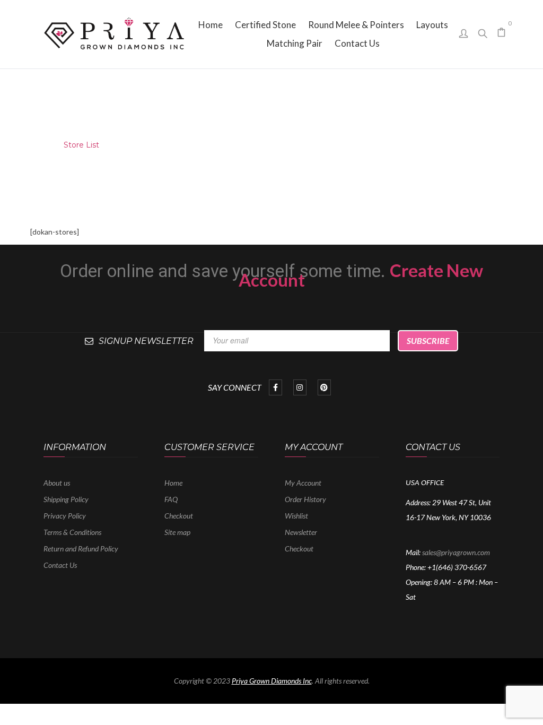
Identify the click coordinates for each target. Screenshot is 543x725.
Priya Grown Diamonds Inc (272, 680)
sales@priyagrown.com (456, 552)
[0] (501, 33)
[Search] (482, 31)
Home (34, 145)
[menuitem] (210, 24)
